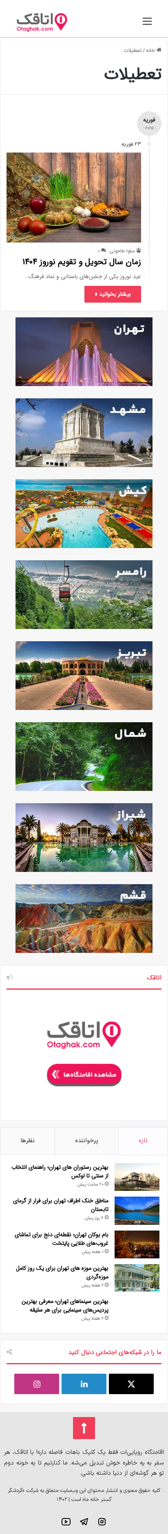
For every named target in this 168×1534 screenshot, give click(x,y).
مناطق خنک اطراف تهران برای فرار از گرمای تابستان (60, 1205)
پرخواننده (86, 1140)
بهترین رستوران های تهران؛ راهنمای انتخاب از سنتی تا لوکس (59, 1171)
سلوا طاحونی (122, 251)
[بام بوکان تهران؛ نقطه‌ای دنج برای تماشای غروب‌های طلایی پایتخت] (137, 1244)
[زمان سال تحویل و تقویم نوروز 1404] (74, 197)
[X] (131, 1384)
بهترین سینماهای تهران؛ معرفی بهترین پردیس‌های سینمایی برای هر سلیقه (65, 1305)
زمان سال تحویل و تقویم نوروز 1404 (81, 262)
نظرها (27, 1140)
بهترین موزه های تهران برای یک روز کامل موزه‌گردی (62, 1272)
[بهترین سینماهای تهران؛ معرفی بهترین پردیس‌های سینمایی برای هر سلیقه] (137, 1311)
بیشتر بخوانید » (113, 294)
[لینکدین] (84, 1384)
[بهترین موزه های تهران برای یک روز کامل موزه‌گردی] (137, 1278)
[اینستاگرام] (36, 1384)
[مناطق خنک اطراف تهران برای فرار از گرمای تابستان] (137, 1211)
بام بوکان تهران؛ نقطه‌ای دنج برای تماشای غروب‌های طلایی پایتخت (61, 1239)
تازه (143, 1140)
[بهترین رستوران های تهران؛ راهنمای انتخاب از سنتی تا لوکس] (137, 1177)
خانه (151, 50)
